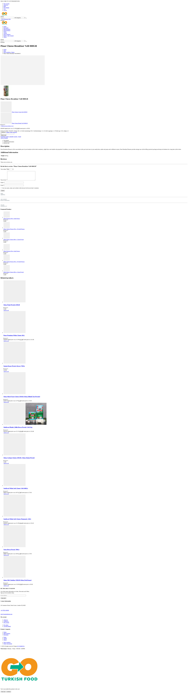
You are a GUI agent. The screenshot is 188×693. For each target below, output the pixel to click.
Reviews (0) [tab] (6, 143)
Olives (5, 37)
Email (19, 136)
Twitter (7, 136)
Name (2, 182)
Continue (9, 691)
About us (6, 620)
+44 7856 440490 (5, 610)
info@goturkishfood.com (6, 614)
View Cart (3, 691)
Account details (7, 626)
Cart (5, 9)
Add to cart (3, 135)
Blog (5, 6)
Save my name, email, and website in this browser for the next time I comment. (20, 188)
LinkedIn (11, 136)
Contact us (6, 621)
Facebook (3, 136)
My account (6, 622)
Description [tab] (6, 140)
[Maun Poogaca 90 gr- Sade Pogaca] (95, 214)
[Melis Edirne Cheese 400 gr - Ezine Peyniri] (95, 235)
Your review (4, 180)
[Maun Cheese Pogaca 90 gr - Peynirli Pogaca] (95, 225)
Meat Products (7, 29)
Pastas (5, 637)
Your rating (4, 169)
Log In (5, 10)
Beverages (6, 27)
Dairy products (7, 34)
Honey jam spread (8, 643)
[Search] (26, 41)
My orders (6, 625)
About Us (6, 5)
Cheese (5, 33)
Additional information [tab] (9, 141)
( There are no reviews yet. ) (7, 126)
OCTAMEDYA (21, 646)
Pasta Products (7, 30)
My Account (6, 3)
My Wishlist (6, 7)
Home (5, 26)
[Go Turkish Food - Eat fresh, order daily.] (4, 15)
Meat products (7, 633)
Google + (16, 136)
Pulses (5, 31)
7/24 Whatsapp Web (6, 19)
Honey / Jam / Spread (9, 35)
